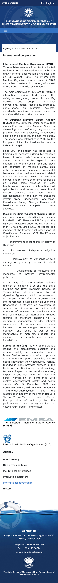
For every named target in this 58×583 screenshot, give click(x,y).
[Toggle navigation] (5, 30)
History (7, 488)
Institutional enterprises (17, 471)
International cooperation (18, 482)
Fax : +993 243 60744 (29, 548)
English (50, 3)
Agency (7, 48)
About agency (11, 459)
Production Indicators (15, 476)
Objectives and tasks (15, 465)
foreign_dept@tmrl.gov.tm (29, 552)
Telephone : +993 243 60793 (29, 544)
